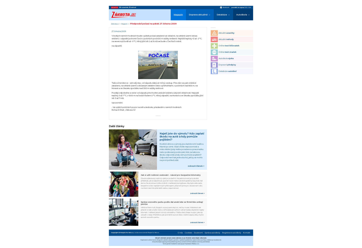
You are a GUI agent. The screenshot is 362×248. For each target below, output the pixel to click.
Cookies (188, 233)
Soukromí (198, 233)
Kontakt (246, 233)
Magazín (178, 14)
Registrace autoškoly (231, 233)
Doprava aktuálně (198, 14)
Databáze (222, 14)
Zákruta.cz (115, 24)
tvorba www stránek (140, 232)
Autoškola (241, 14)
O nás (180, 233)
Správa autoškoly (212, 233)
